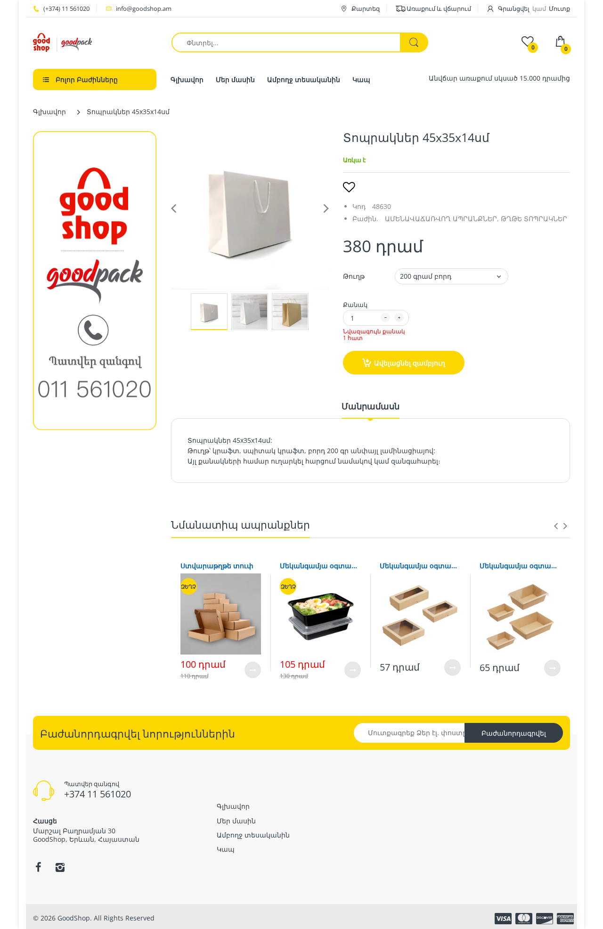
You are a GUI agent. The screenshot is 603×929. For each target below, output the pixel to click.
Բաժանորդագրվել (513, 733)
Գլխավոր (49, 111)
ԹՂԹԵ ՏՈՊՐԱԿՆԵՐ (534, 218)
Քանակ (355, 304)
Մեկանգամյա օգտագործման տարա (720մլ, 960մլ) (320, 565)
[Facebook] (38, 867)
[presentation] (556, 526)
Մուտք (559, 8)
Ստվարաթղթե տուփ (216, 565)
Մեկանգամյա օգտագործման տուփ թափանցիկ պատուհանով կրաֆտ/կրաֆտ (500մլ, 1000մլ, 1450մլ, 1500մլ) (420, 565)
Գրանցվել (514, 8)
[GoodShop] (62, 41)
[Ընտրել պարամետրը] (252, 670)
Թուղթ (354, 276)
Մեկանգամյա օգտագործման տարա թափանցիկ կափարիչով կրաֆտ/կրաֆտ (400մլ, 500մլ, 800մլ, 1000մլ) (520, 565)
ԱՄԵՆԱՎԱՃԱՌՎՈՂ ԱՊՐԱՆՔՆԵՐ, (442, 218)
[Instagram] (60, 867)
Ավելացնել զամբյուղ (409, 362)
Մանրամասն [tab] (370, 406)
